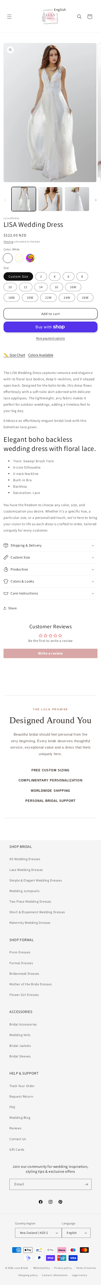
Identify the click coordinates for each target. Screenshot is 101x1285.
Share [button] (12, 608)
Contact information (54, 1275)
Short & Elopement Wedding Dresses (37, 912)
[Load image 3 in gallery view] (77, 199)
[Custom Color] (30, 258)
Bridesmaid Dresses (24, 973)
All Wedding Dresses (24, 859)
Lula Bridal (21, 1267)
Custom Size (18, 276)
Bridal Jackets (20, 1046)
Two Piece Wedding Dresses (30, 901)
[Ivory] (19, 258)
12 (25, 287)
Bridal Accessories (23, 1024)
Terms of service (86, 1267)
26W (85, 297)
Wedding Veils (20, 1035)
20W (30, 297)
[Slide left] (5, 200)
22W (48, 297)
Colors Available (40, 355)
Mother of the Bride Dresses (30, 984)
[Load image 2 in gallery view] (50, 199)
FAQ (12, 1107)
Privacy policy (63, 1267)
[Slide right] (96, 200)
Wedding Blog (19, 1117)
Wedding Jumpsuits (24, 891)
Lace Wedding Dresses (26, 870)
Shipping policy (28, 1275)
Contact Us (17, 1139)
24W (67, 297)
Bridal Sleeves (20, 1056)
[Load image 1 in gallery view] (24, 199)
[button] (9, 17)
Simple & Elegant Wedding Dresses (35, 880)
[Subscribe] (86, 1184)
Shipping (8, 241)
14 (41, 287)
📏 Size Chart (14, 355)
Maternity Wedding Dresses (29, 922)
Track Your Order (22, 1086)
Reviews (15, 1128)
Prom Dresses (19, 952)
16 (56, 287)
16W (73, 287)
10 (10, 287)
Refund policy (41, 1267)
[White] (8, 258)
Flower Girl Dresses (24, 995)
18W (11, 297)
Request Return (21, 1096)
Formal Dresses (21, 963)
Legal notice (79, 1275)
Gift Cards (16, 1149)
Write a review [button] (50, 653)
